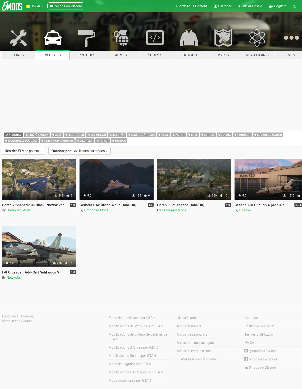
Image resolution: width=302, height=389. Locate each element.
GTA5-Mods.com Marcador (197, 359)
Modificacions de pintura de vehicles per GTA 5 (139, 336)
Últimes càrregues (78, 150)
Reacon (245, 210)
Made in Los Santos (17, 320)
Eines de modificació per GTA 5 (132, 317)
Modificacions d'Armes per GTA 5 (133, 347)
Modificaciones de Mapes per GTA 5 (136, 372)
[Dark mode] (295, 6)
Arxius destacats (189, 326)
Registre (279, 6)
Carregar (224, 6)
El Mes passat (22, 150)
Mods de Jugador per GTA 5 (130, 363)
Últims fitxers (186, 317)
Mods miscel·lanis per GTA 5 (130, 380)
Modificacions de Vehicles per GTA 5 (136, 326)
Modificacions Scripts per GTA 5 (132, 355)
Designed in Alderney (18, 316)
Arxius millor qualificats (194, 350)
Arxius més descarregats (195, 342)
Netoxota (13, 277)
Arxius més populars (192, 334)
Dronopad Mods (19, 210)
